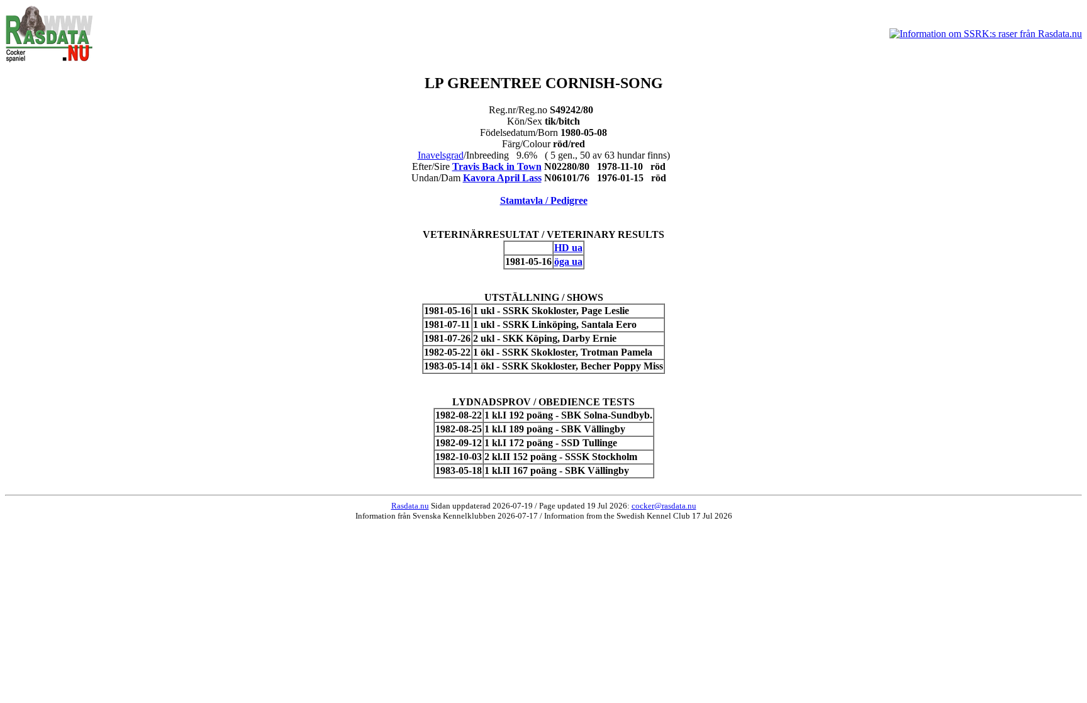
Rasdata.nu (410, 505)
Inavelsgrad (441, 155)
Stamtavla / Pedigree (544, 200)
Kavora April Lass (502, 177)
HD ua (568, 247)
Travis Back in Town (497, 166)
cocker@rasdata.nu (664, 505)
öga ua (568, 261)
